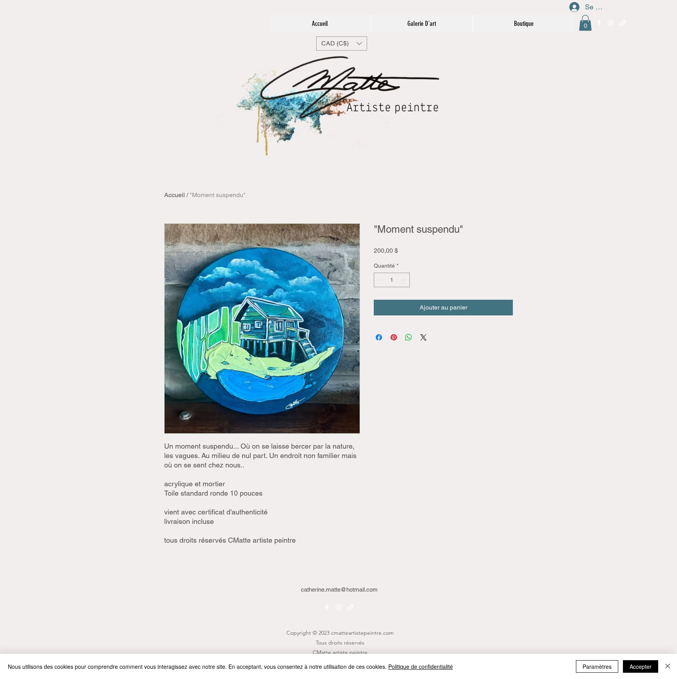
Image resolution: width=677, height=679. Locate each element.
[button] (585, 23)
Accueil (174, 195)
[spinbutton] (392, 280)
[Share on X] (423, 337)
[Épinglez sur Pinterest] (393, 337)
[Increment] (404, 280)
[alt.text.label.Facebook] (599, 23)
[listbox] (341, 43)
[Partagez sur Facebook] (379, 337)
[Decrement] (380, 280)
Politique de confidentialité (420, 666)
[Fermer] (667, 666)
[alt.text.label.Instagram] (611, 23)
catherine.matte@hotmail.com (339, 589)
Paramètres (597, 666)
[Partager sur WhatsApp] (408, 337)
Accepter (641, 666)
